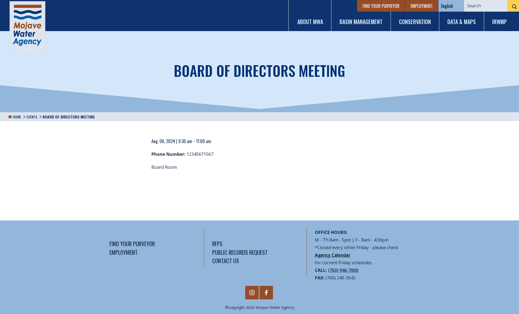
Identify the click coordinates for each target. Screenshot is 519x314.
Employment (422, 6)
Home (16, 117)
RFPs (217, 243)
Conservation (415, 22)
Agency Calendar (332, 255)
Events (31, 117)
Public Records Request (240, 252)
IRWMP (499, 22)
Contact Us (225, 260)
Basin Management (361, 22)
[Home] (27, 28)
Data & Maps (461, 22)
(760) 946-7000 (343, 270)
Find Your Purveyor (381, 6)
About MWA (310, 22)
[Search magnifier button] (513, 7)
